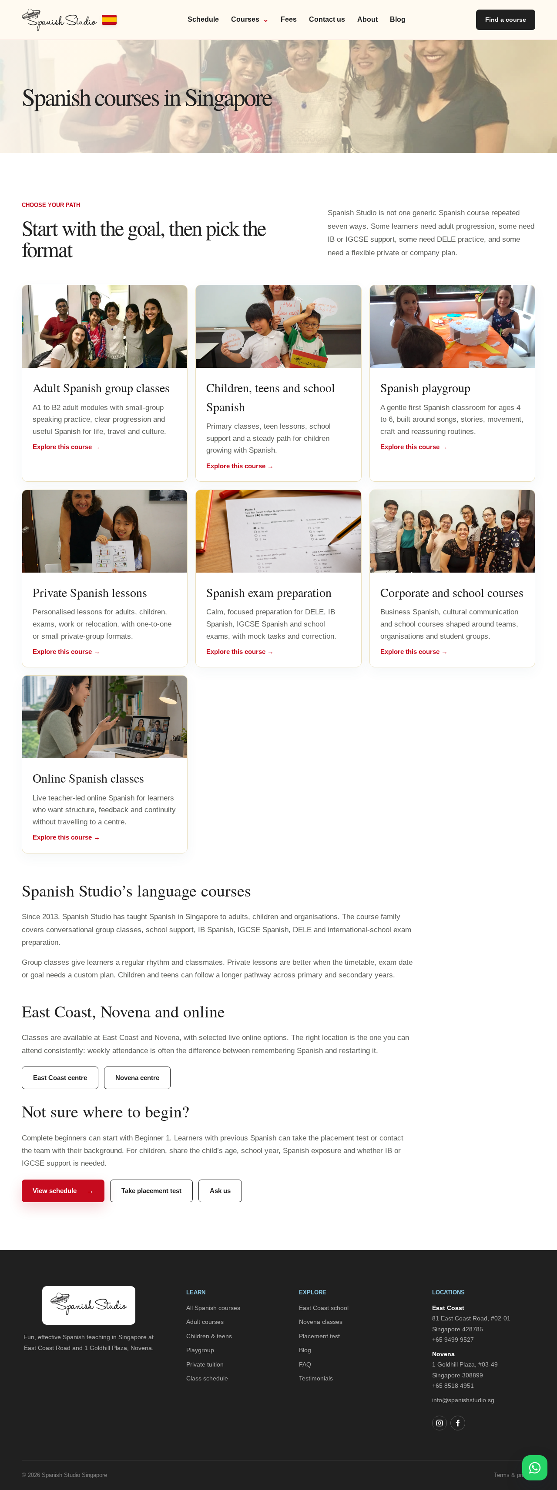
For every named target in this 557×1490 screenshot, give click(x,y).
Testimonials (316, 1378)
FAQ (305, 1364)
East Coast (448, 1307)
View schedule (63, 1190)
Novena (443, 1353)
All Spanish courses (213, 1307)
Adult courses (205, 1321)
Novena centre (137, 1077)
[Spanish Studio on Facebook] (457, 1423)
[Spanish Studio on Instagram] (439, 1423)
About (367, 19)
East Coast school (324, 1307)
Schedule (203, 19)
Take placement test (151, 1190)
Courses (249, 19)
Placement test (319, 1336)
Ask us (220, 1190)
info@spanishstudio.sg (463, 1400)
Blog (398, 19)
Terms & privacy (514, 1475)
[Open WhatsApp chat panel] (534, 1467)
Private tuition (205, 1364)
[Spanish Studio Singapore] (69, 20)
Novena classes (320, 1321)
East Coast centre (60, 1077)
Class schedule (207, 1378)
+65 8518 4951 (453, 1385)
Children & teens (209, 1336)
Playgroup (200, 1350)
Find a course (505, 19)
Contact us (327, 19)
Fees (289, 19)
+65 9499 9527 (453, 1339)
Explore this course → (66, 446)
